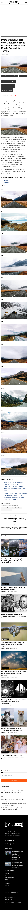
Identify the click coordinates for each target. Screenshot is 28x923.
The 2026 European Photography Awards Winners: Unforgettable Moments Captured (13, 673)
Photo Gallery (18, 507)
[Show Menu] (2, 2)
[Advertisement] (14, 20)
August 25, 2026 (14, 564)
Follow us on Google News (8, 81)
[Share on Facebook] (5, 76)
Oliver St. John (5, 591)
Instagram (6, 182)
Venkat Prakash (5, 564)
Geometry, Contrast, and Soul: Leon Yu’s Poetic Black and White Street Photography (13, 701)
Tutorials (7, 885)
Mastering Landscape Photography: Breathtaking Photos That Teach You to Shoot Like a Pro (13, 560)
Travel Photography (6, 510)
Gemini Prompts (8, 899)
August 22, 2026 (13, 732)
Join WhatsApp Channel (8, 86)
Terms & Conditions (9, 897)
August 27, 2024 (4, 54)
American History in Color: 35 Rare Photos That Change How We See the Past (12, 757)
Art (5, 875)
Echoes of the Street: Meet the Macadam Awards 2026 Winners (17, 864)
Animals (4, 610)
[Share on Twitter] (14, 76)
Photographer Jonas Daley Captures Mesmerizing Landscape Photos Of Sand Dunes (14, 488)
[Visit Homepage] (14, 2)
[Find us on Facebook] (5, 844)
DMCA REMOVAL (15, 892)
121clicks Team (12, 95)
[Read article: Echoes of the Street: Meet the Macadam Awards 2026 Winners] (14, 576)
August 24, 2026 (14, 648)
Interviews (7, 883)
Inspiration (7, 503)
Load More (14, 766)
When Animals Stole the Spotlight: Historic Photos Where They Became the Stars (13, 616)
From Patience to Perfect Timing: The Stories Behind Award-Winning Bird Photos (12, 644)
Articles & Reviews (9, 877)
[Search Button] (26, 2)
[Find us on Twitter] (7, 844)
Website (6, 180)
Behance (6, 185)
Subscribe (14, 780)
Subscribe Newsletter (7, 90)
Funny (6, 881)
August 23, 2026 (14, 705)
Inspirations (5, 555)
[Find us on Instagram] (10, 844)
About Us (7, 892)
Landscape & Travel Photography (10, 505)
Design (6, 879)
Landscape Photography (7, 507)
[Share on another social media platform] (23, 76)
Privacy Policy (8, 895)
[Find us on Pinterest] (13, 844)
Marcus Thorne (5, 620)
